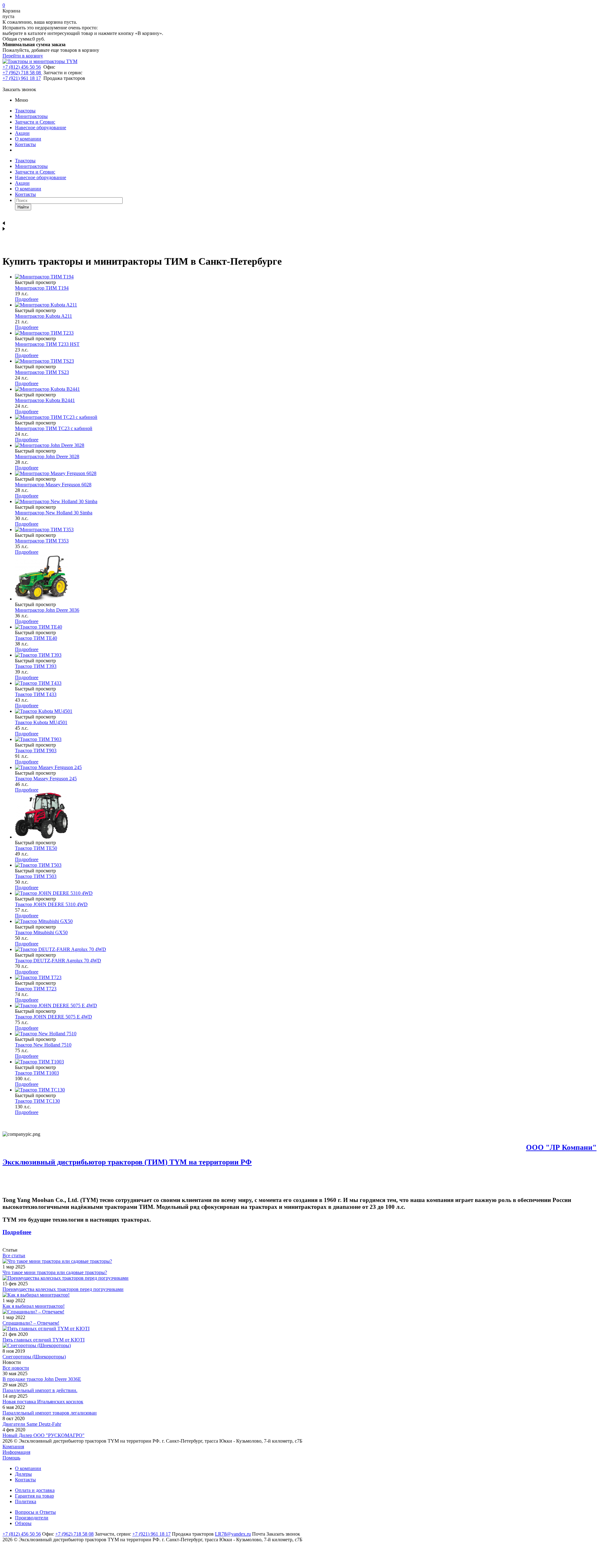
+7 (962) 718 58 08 (22, 72)
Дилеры (23, 1474)
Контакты (25, 144)
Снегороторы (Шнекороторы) (34, 1356)
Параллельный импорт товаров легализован (49, 1412)
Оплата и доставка (35, 1490)
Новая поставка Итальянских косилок (42, 1401)
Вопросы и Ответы (35, 1512)
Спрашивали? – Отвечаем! (30, 1323)
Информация (16, 1452)
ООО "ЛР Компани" (561, 1147)
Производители (31, 1517)
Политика (25, 1501)
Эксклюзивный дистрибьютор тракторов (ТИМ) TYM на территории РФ (127, 1162)
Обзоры (23, 1523)
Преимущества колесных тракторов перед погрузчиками (63, 1289)
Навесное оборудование (40, 127)
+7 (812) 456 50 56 (21, 67)
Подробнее (26, 299)
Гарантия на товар (34, 1495)
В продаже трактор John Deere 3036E (41, 1379)
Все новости (15, 1368)
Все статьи (13, 1255)
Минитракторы (31, 116)
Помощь (11, 1457)
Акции (22, 133)
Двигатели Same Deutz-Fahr (31, 1424)
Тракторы (25, 110)
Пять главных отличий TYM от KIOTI (43, 1339)
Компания (13, 1446)
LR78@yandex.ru (233, 1534)
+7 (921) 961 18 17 (21, 78)
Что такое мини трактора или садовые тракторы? (54, 1272)
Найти (23, 207)
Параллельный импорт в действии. (39, 1390)
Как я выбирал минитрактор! (33, 1306)
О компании (28, 138)
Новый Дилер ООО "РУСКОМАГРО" (43, 1435)
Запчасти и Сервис (35, 122)
